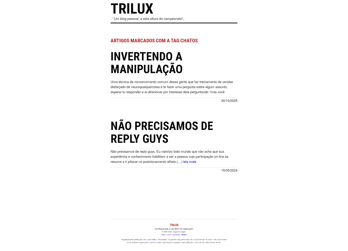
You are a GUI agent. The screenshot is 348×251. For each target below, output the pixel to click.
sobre (163, 234)
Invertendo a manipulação (147, 63)
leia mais (189, 161)
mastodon (176, 234)
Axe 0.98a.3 (152, 239)
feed (169, 234)
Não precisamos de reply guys (162, 132)
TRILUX (132, 8)
